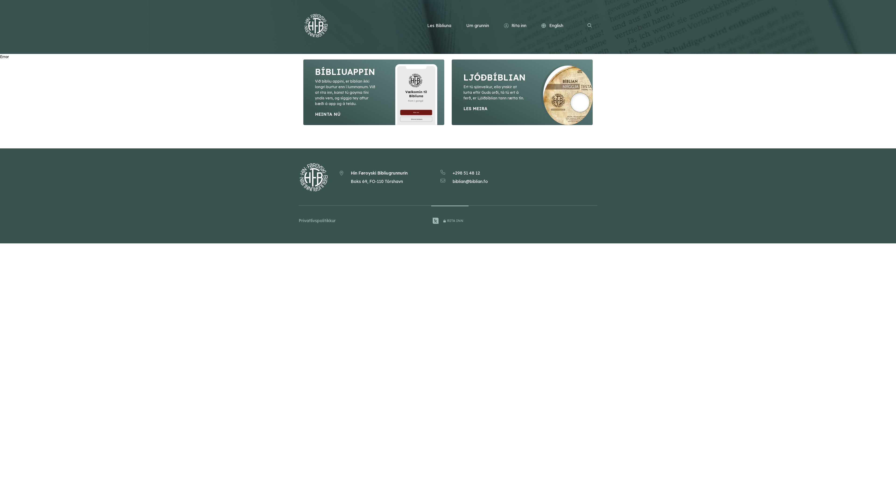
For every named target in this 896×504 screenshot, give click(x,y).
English (556, 25)
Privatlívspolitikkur (317, 220)
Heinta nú (327, 114)
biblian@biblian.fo (470, 181)
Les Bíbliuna (439, 25)
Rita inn (518, 25)
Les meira (475, 108)
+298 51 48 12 (466, 173)
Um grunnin (477, 25)
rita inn (455, 221)
